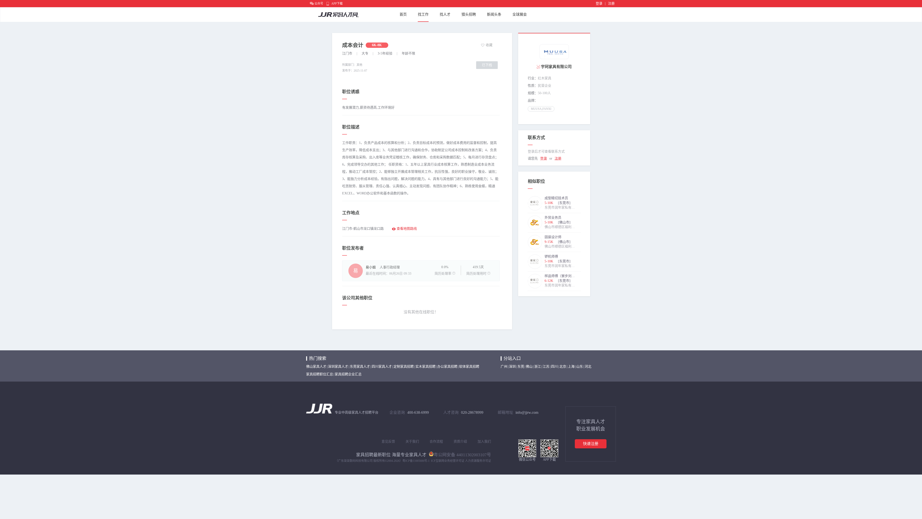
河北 (588, 366)
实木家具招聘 (425, 366)
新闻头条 (494, 14)
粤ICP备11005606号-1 (416, 461)
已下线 (487, 65)
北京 (562, 366)
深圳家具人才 (338, 366)
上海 (571, 366)
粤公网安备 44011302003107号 (462, 454)
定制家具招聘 (404, 366)
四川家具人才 (382, 366)
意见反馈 (388, 441)
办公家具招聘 (447, 366)
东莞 (520, 366)
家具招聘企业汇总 (348, 374)
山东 (579, 366)
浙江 (537, 366)
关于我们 (412, 441)
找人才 (445, 14)
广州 (504, 366)
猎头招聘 (468, 14)
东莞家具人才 (360, 366)
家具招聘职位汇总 (319, 374)
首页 (403, 14)
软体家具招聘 (469, 366)
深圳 (512, 366)
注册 (611, 3)
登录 (599, 3)
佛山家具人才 (316, 366)
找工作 (423, 14)
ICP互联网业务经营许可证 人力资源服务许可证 (461, 461)
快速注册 (590, 444)
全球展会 (519, 14)
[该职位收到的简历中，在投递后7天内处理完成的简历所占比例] (453, 273)
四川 (554, 366)
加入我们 (484, 441)
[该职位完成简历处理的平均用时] (488, 273)
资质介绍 (460, 441)
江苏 (546, 366)
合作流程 (436, 441)
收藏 (489, 45)
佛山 (529, 366)
